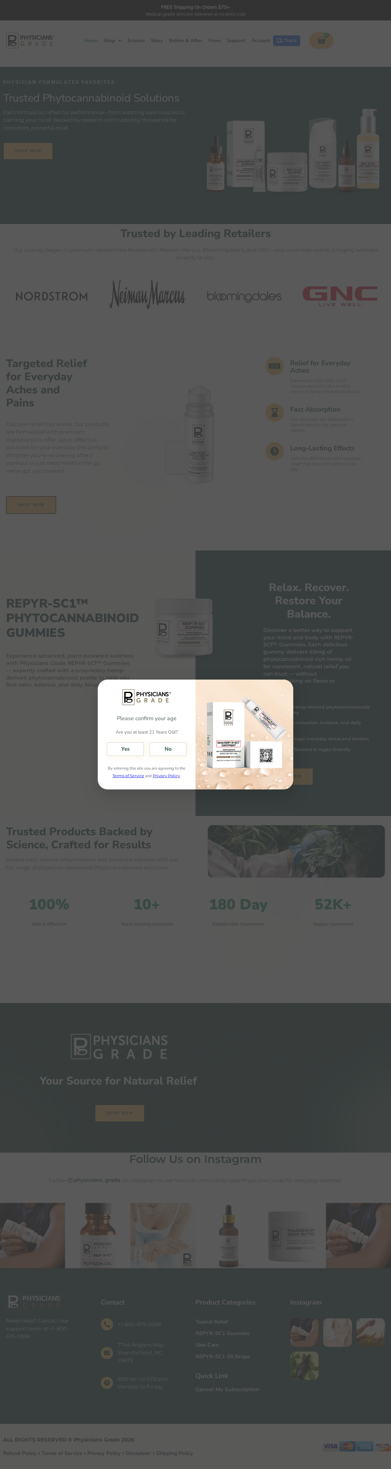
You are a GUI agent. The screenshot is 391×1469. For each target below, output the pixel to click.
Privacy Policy (166, 775)
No (168, 749)
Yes (125, 749)
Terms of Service (128, 775)
